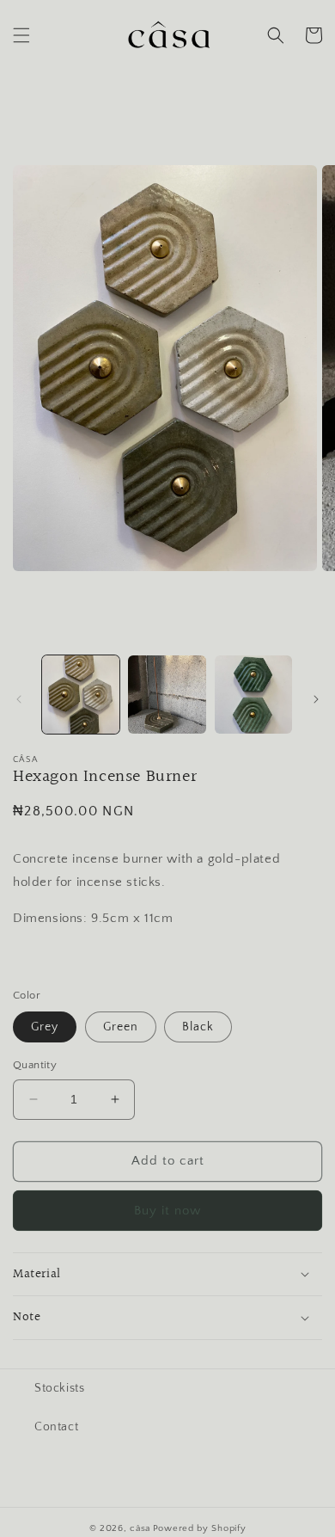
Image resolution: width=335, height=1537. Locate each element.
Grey (44, 1027)
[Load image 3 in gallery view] (253, 694)
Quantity (35, 1065)
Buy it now (167, 1210)
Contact (56, 1427)
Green (120, 1027)
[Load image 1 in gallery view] (80, 694)
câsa (140, 1528)
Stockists (59, 1388)
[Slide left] (19, 699)
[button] (21, 35)
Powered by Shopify (200, 1528)
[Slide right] (316, 699)
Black (198, 1027)
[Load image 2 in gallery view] (166, 694)
